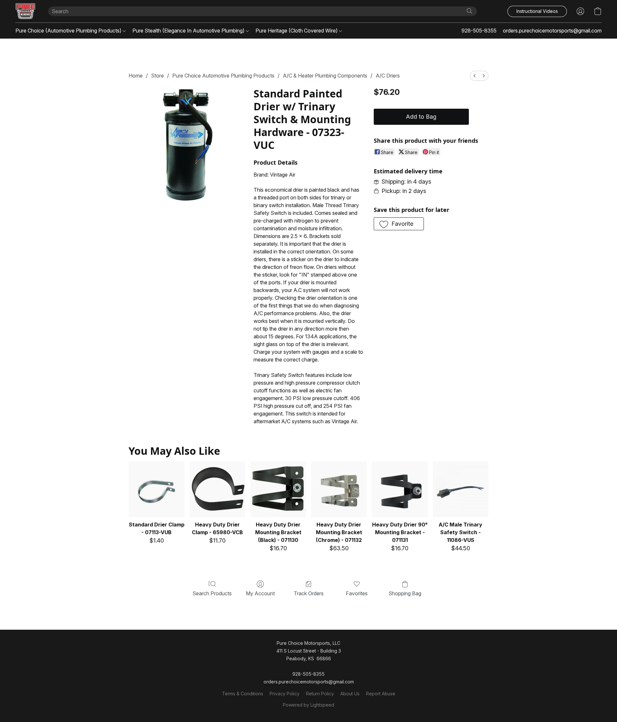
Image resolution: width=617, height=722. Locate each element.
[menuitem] (474, 75)
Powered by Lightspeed (308, 705)
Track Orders (309, 593)
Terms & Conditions (242, 693)
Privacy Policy (285, 693)
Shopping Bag (405, 593)
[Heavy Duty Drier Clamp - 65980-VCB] (217, 489)
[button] (25, 11)
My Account (260, 593)
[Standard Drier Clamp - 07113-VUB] (156, 489)
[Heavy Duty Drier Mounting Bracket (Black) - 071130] (278, 489)
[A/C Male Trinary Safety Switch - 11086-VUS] (460, 489)
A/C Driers (388, 75)
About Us (350, 693)
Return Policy (320, 693)
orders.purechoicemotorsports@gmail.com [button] (552, 30)
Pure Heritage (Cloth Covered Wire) (297, 30)
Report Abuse (380, 693)
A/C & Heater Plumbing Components (325, 75)
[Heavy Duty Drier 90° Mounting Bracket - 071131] (399, 489)
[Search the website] (469, 10)
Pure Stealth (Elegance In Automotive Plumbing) (189, 30)
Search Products (212, 593)
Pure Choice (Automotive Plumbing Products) (69, 30)
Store (157, 75)
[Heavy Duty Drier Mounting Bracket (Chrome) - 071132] (339, 489)
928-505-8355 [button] (478, 30)
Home (136, 75)
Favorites (357, 593)
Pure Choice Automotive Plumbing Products (223, 75)
